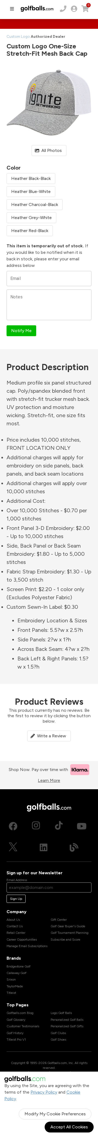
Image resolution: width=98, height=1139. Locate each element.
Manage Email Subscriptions (27, 946)
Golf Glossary (16, 1020)
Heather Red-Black (29, 230)
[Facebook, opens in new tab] (13, 826)
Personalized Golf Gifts (67, 1026)
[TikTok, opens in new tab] (58, 826)
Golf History (15, 1033)
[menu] (12, 8)
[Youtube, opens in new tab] (81, 826)
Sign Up (16, 899)
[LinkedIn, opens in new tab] (43, 847)
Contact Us (15, 926)
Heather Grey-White (31, 217)
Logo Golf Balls (61, 1013)
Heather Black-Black (31, 178)
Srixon (11, 979)
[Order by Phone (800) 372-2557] (63, 8)
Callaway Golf (16, 973)
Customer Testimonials (23, 1026)
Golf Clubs (58, 1033)
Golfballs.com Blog (20, 1013)
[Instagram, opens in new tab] (35, 826)
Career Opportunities (22, 939)
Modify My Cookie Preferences (55, 1113)
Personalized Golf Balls (67, 1020)
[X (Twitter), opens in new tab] (13, 847)
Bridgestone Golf (18, 966)
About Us (13, 920)
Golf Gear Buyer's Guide (68, 926)
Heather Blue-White (31, 191)
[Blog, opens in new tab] (74, 847)
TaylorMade (15, 986)
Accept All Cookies (69, 1126)
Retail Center (16, 933)
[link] (74, 8)
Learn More (49, 780)
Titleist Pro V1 (16, 1039)
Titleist (11, 993)
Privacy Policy (43, 1092)
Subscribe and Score (65, 939)
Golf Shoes (58, 1039)
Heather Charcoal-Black (34, 204)
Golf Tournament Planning (69, 933)
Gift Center (59, 920)
